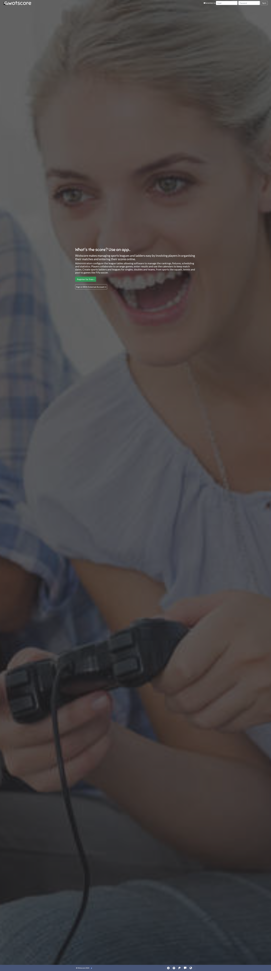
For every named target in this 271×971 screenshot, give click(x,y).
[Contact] (185, 968)
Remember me (210, 3)
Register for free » (85, 279)
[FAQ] (174, 968)
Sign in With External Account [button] (90, 287)
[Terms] (179, 968)
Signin (264, 3)
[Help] (168, 968)
